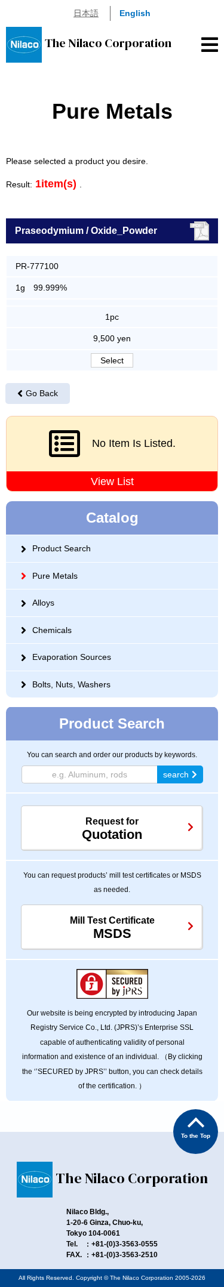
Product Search (61, 548)
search (176, 774)
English (135, 13)
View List (112, 481)
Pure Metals (55, 576)
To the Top (195, 1135)
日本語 (86, 13)
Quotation (112, 829)
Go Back (42, 393)
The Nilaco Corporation (108, 43)
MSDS (112, 928)
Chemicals (52, 630)
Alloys (43, 602)
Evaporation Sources (71, 657)
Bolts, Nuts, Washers (71, 684)
